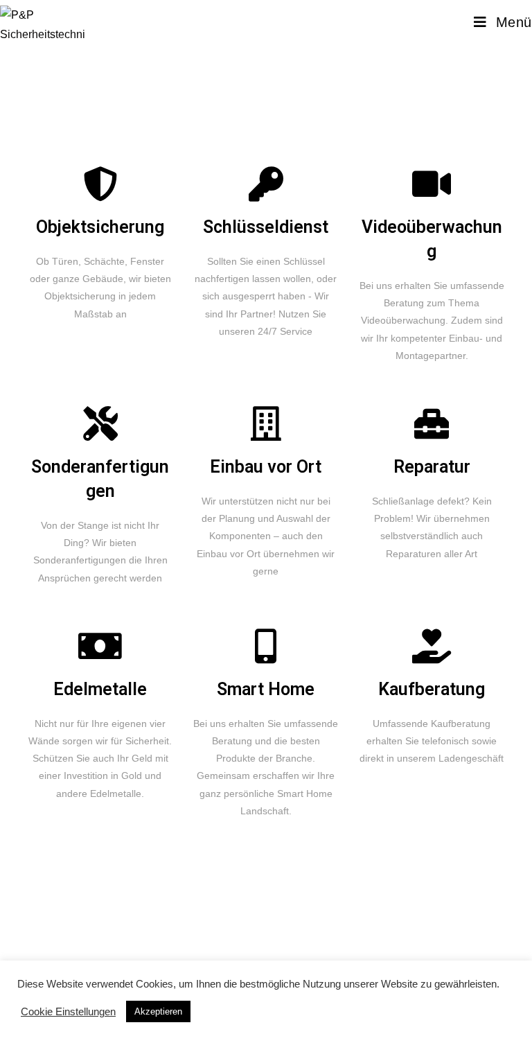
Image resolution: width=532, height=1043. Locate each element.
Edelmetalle (100, 689)
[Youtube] (194, 937)
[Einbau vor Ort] (266, 423)
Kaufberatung (431, 689)
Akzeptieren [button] (158, 1011)
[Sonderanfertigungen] (100, 423)
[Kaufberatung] (431, 646)
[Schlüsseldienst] (266, 183)
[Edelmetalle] (100, 646)
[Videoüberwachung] (431, 183)
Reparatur (431, 467)
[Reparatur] (431, 423)
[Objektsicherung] (100, 183)
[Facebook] (71, 937)
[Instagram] (112, 937)
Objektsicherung (100, 227)
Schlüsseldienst (265, 227)
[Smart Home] (266, 646)
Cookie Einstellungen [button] (68, 1011)
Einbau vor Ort (265, 467)
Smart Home (265, 689)
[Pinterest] (153, 937)
